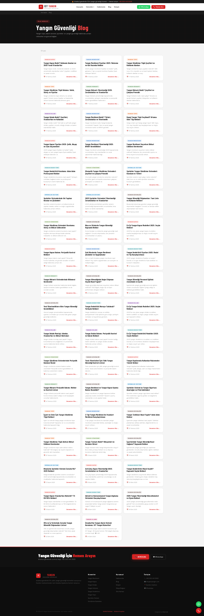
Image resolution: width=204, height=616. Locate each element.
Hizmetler (90, 7)
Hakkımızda (101, 7)
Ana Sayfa (44, 12)
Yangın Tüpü (92, 595)
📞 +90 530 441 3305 (151, 578)
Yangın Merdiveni (93, 578)
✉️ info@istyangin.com (151, 582)
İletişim (116, 7)
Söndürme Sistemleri (95, 601)
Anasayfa (79, 7)
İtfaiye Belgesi (120, 588)
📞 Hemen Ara (140, 557)
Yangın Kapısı (92, 582)
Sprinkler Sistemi (93, 598)
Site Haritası (120, 591)
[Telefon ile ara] (198, 610)
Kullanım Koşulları (119, 611)
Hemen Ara (159, 7)
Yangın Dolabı (92, 585)
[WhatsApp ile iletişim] (198, 604)
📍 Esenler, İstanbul (150, 585)
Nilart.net (165, 612)
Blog (109, 7)
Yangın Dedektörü (94, 591)
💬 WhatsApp (158, 557)
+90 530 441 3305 (125, 1)
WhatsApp (145, 7)
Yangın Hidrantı (93, 588)
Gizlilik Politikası (108, 611)
